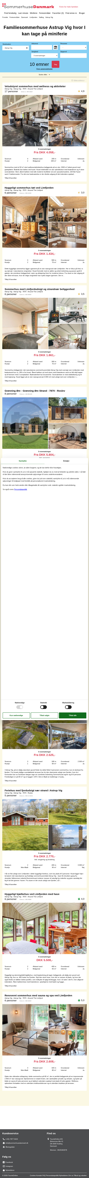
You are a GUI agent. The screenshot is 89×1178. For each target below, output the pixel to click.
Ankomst (35, 43)
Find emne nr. (71, 13)
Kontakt (39, 1175)
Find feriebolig (10, 13)
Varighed (35, 52)
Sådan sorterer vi (79, 80)
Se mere (44, 123)
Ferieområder (45, 13)
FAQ (44, 1175)
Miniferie (33, 13)
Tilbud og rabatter (80, 1175)
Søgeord (63, 52)
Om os (70, 1175)
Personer (63, 43)
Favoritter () (58, 13)
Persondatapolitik (52, 1175)
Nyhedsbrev (63, 1175)
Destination (7, 44)
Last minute (23, 13)
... (55, 47)
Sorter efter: (43, 74)
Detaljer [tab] (66, 461)
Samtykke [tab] (23, 461)
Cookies (33, 1175)
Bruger (82, 13)
